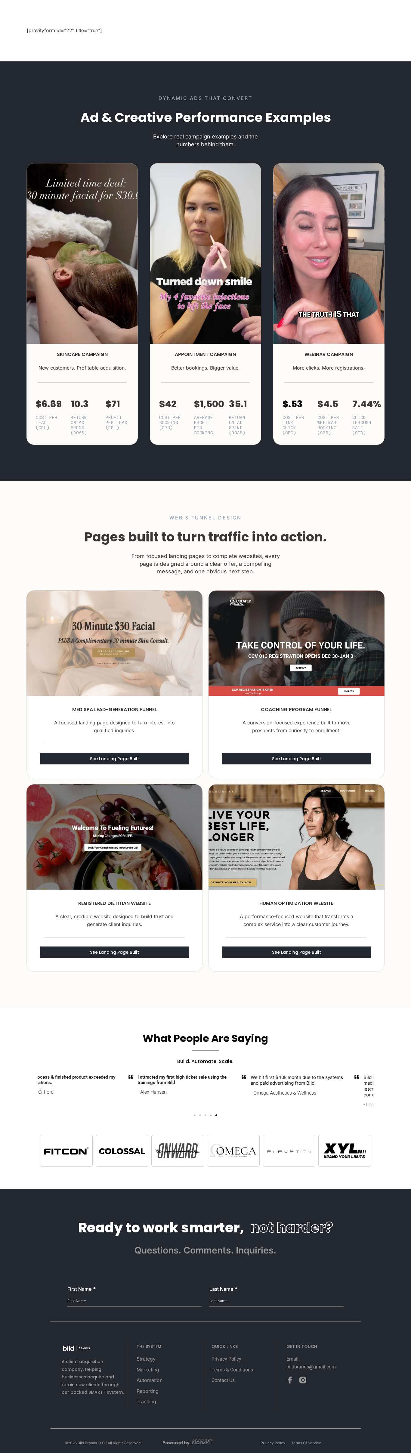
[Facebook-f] (289, 1380)
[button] (41, 1089)
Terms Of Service (306, 1443)
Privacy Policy (273, 1443)
